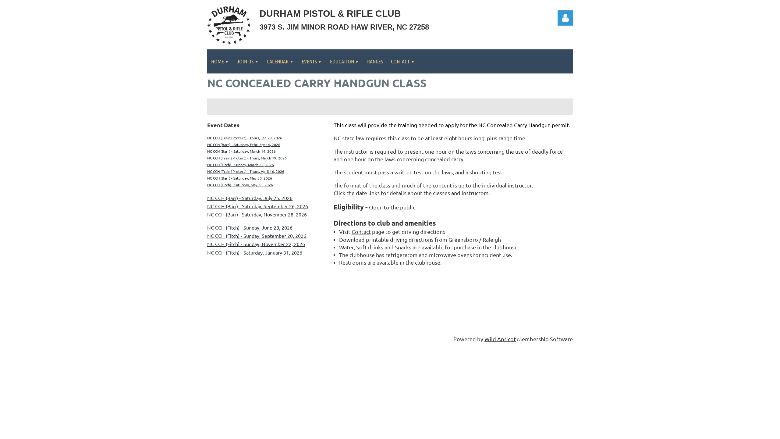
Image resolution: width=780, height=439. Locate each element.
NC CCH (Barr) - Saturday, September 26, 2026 (257, 206)
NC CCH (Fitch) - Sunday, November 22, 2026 (256, 244)
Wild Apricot (500, 339)
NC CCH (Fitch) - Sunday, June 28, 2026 (249, 227)
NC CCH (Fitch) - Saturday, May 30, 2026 (240, 184)
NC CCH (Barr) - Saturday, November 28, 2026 (257, 214)
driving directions (412, 239)
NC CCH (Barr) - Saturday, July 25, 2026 (249, 198)
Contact (361, 231)
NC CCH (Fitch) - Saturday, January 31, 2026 (254, 252)
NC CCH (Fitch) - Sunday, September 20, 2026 (256, 236)
